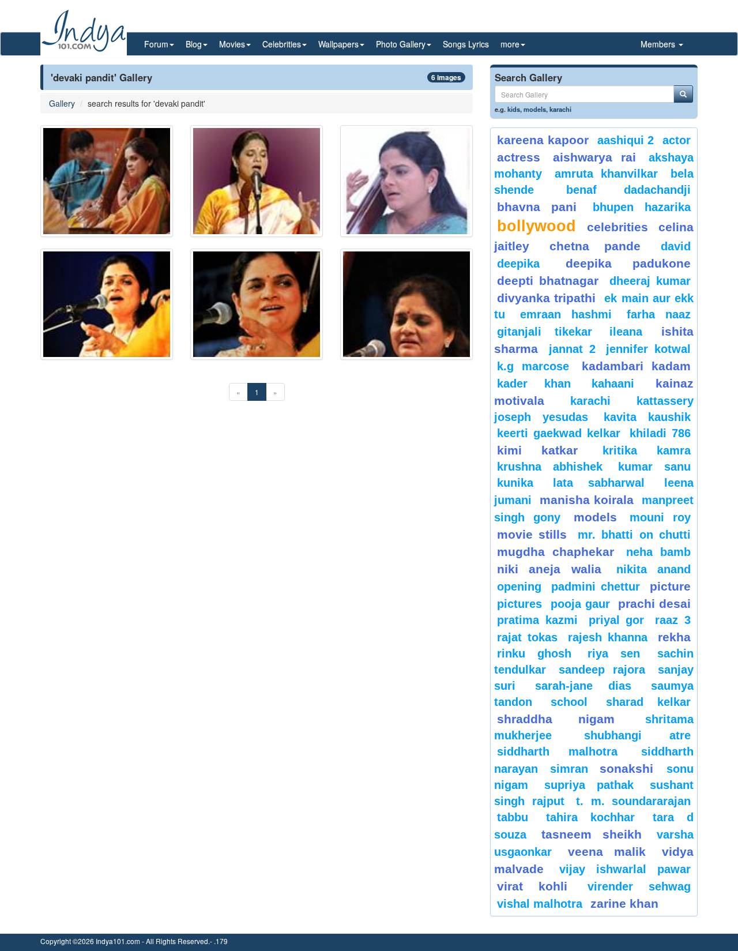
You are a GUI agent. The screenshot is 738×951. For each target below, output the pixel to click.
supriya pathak (589, 785)
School (569, 702)
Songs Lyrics (466, 44)
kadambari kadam (636, 366)
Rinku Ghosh (534, 653)
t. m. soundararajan (633, 801)
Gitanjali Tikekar (544, 331)
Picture (670, 586)
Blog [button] (194, 44)
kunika (515, 482)
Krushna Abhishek (550, 466)
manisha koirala (586, 499)
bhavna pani (537, 206)
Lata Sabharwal (599, 482)
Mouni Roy (660, 517)
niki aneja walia (549, 569)
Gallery (62, 103)
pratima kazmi (537, 620)
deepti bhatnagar (547, 280)
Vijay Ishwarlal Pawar (625, 869)
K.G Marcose (533, 366)
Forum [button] (156, 44)
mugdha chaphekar (555, 551)
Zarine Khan (624, 903)
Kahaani (613, 383)
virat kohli (532, 886)
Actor (676, 140)
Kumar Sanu (654, 466)
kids (513, 109)
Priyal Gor (617, 620)
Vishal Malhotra (539, 903)
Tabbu (512, 817)
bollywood (536, 226)
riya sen (620, 653)
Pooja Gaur (580, 603)
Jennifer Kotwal (648, 349)
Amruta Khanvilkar (606, 173)
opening (519, 586)
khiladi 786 (660, 433)
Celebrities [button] (281, 44)
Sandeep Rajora (602, 669)
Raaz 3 (673, 620)
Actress (518, 157)
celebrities (617, 227)
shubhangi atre (637, 735)
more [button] (509, 44)
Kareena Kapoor (543, 139)
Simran (569, 768)
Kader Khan (534, 383)
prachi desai (654, 603)
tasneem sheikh (591, 834)
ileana (632, 331)
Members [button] (659, 44)
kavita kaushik (647, 417)
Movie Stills (532, 534)
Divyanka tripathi (546, 298)
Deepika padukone (628, 263)
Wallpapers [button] (338, 44)
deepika (518, 263)
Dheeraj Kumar (650, 281)
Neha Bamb (658, 552)
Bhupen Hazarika (642, 207)
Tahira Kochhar (590, 817)
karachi (560, 109)
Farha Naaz (659, 314)
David (676, 246)
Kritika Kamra (647, 450)
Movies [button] (232, 44)
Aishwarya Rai (594, 157)
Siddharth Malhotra (557, 751)
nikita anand (653, 569)
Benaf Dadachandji (628, 189)
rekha (674, 637)
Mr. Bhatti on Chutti (634, 534)
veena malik (607, 851)
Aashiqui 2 (625, 140)
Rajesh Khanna (607, 637)
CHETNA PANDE (595, 246)
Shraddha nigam (556, 719)
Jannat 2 (572, 349)
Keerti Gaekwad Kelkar (558, 433)
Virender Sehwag (639, 886)
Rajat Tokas (527, 637)
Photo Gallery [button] (401, 44)
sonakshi (630, 768)
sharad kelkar (648, 702)
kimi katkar (537, 450)
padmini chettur (595, 586)
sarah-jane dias (583, 685)
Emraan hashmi (566, 314)
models (535, 109)
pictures (519, 603)
